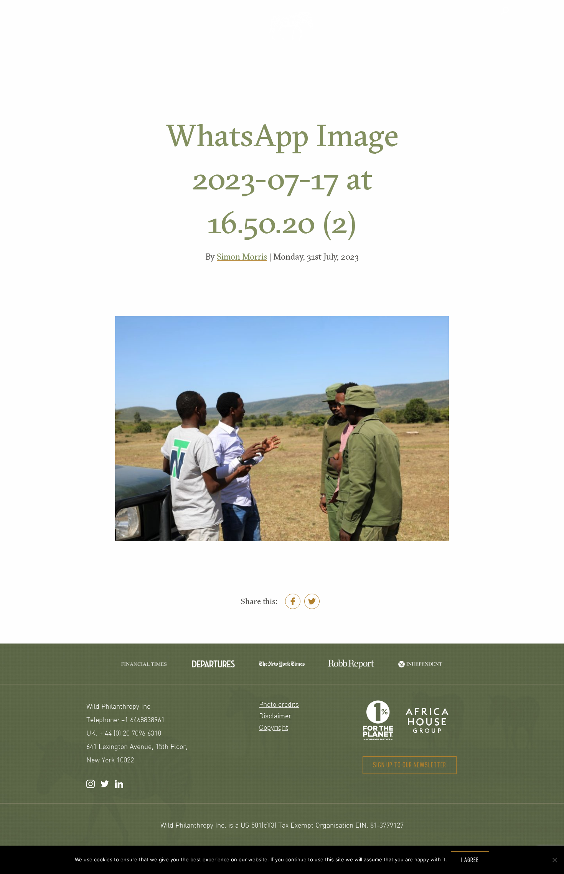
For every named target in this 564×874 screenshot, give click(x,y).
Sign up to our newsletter (409, 765)
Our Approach (81, 33)
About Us (391, 33)
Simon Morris (242, 256)
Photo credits (279, 705)
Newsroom (489, 33)
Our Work (189, 33)
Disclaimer (275, 716)
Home (291, 25)
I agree (470, 859)
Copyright (273, 728)
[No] (554, 860)
